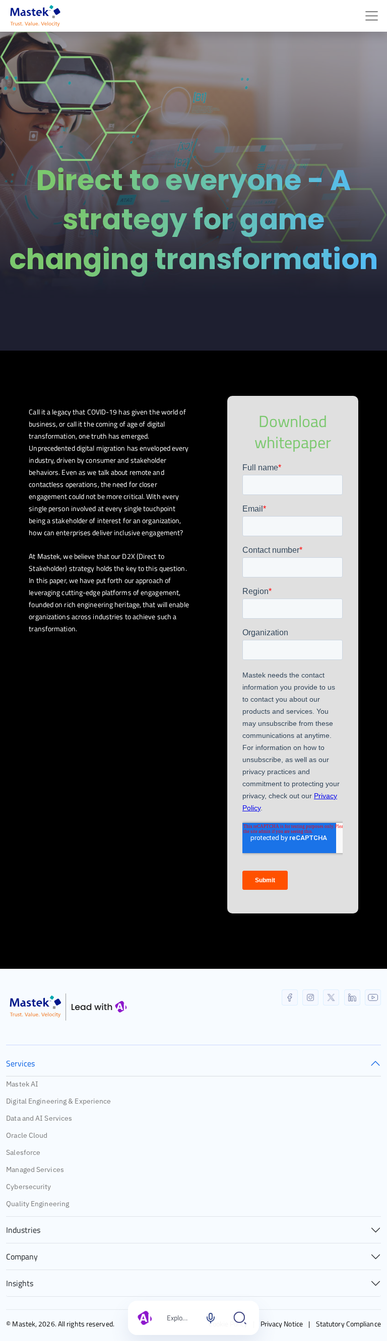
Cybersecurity (28, 1186)
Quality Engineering (37, 1203)
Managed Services (35, 1169)
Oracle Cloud (26, 1135)
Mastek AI (22, 1083)
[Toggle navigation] (371, 16)
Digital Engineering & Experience (58, 1101)
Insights (19, 1283)
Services (20, 1063)
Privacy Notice (282, 1323)
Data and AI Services (39, 1118)
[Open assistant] (240, 1318)
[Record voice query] (211, 1318)
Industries (23, 1230)
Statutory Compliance (348, 1323)
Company (22, 1256)
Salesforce (23, 1152)
